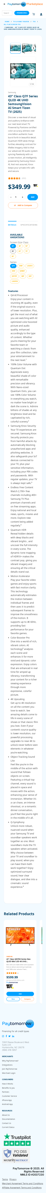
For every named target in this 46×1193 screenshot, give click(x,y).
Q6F (30, 276)
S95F (13, 271)
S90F (21, 266)
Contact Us (6, 1123)
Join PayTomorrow (9, 1069)
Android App (7, 1104)
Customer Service (9, 1096)
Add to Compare (25, 205)
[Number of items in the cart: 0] (34, 14)
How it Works (7, 1084)
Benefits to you (8, 1088)
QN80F (22, 271)
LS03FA (29, 266)
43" (13, 246)
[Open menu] (4, 4)
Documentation (8, 1119)
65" (20, 251)
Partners (5, 1092)
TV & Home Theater (21, 21)
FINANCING (22, 13)
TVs (34, 21)
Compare (27, 999)
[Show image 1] (15, 48)
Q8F (22, 276)
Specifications (29, 225)
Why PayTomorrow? (10, 1061)
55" (13, 251)
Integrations (7, 1065)
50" (26, 246)
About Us (6, 1115)
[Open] (20, 962)
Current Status (8, 1127)
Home (7, 21)
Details (12, 225)
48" (20, 246)
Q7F (13, 266)
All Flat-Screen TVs (12, 24)
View (13, 999)
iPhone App (7, 1100)
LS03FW (15, 281)
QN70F (14, 276)
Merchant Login (8, 1073)
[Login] (41, 14)
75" (26, 251)
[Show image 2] (27, 48)
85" (13, 256)
